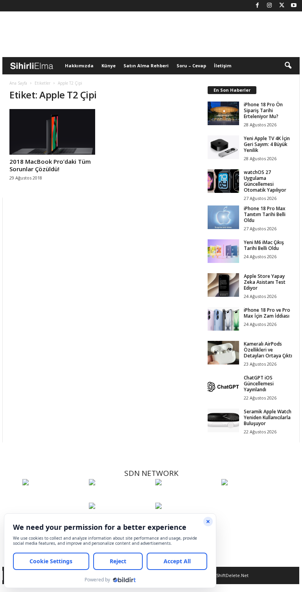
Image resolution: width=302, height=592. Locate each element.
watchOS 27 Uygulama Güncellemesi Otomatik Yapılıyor (265, 181)
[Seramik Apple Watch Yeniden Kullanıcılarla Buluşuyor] (223, 420)
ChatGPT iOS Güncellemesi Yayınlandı (259, 383)
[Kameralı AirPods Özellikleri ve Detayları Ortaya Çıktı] (223, 352)
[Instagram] (269, 5)
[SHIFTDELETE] (53, 496)
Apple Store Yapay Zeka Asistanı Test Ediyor (264, 282)
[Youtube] (293, 5)
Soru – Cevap (191, 65)
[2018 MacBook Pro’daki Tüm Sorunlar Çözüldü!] (52, 132)
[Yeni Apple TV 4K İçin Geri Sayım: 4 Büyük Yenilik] (223, 147)
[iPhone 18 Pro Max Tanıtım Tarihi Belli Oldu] (223, 217)
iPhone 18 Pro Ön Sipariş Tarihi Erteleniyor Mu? (263, 110)
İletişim (222, 65)
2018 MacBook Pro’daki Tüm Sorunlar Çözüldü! (50, 165)
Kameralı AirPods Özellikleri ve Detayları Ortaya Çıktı (268, 349)
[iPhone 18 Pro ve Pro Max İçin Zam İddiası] (223, 319)
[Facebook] (257, 5)
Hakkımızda (79, 65)
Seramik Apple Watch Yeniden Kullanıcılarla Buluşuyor (267, 417)
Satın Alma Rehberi (146, 65)
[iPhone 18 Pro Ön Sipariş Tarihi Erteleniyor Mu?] (223, 113)
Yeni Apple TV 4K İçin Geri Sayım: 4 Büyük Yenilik (267, 144)
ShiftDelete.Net (232, 575)
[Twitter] (281, 5)
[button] (287, 65)
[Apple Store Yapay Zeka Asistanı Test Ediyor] (223, 285)
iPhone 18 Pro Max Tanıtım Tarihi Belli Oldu (264, 214)
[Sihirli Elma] (120, 496)
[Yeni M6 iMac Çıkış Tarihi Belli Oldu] (223, 251)
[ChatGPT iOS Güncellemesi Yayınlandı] (223, 386)
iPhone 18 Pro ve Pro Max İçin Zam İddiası (267, 313)
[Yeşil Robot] (186, 496)
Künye (108, 65)
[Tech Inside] (252, 496)
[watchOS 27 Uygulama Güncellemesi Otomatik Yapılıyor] (223, 181)
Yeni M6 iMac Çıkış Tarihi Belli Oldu (264, 245)
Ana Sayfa (18, 83)
